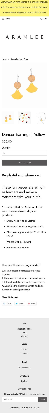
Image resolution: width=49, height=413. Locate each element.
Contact (24, 336)
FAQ (24, 332)
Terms (20, 367)
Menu (7, 19)
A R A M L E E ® (32, 407)
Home (4, 59)
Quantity (6, 147)
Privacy (28, 367)
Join (42, 399)
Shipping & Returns (24, 329)
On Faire (24, 381)
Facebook (24, 354)
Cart (45, 19)
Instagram (24, 349)
